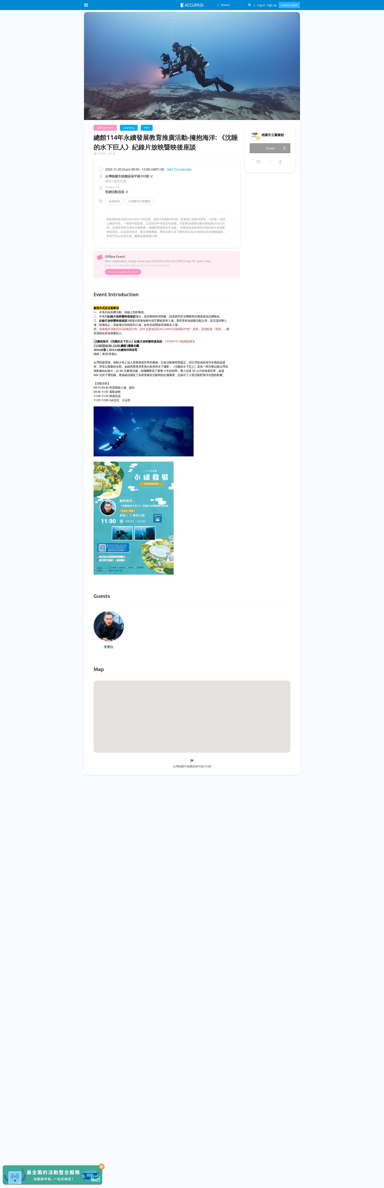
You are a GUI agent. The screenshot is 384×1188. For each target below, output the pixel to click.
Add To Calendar (179, 169)
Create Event (289, 5)
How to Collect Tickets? (123, 272)
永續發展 (114, 201)
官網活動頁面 (114, 192)
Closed (270, 148)
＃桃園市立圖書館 (139, 201)
